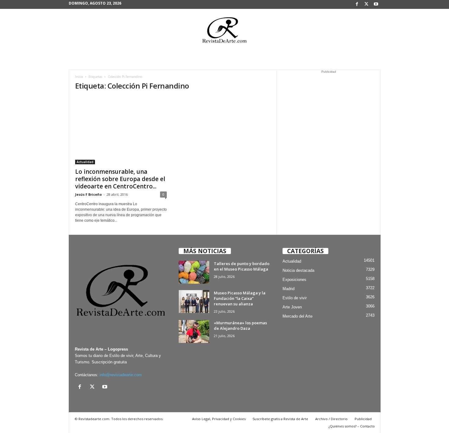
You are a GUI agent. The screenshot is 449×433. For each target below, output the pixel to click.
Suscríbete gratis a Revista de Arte (280, 419)
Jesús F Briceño (88, 194)
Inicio (79, 77)
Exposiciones (294, 279)
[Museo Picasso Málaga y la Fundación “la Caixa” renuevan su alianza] (194, 301)
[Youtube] (376, 4)
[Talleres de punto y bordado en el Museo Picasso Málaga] (194, 272)
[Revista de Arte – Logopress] (224, 32)
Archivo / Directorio (331, 419)
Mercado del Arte (297, 316)
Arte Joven (292, 307)
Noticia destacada (298, 270)
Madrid (288, 288)
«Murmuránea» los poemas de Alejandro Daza (240, 325)
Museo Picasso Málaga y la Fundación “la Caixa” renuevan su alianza (239, 298)
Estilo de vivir (295, 298)
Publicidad (363, 419)
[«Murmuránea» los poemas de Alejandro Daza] (194, 331)
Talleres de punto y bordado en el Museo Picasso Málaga (241, 266)
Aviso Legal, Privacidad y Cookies (219, 419)
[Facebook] (357, 4)
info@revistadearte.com (121, 375)
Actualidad (85, 162)
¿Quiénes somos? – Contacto (352, 426)
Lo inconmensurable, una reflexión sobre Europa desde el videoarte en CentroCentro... (120, 179)
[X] (366, 4)
